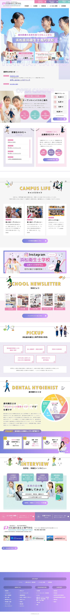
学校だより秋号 (11, 142)
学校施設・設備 (8, 601)
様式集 (21, 601)
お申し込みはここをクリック (20, 80)
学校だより (22, 590)
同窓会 (55, 601)
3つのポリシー (8, 593)
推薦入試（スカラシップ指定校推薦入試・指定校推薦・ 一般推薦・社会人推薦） (42, 599)
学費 (37, 604)
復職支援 (55, 599)
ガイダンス (22, 606)
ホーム (21, 582)
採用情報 (50, 582)
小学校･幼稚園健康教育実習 (15, 159)
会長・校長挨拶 (8, 595)
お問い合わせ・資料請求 (30, 582)
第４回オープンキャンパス (14, 147)
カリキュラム (7, 604)
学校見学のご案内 (14, 76)
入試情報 (38, 590)
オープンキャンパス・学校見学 (42, 593)
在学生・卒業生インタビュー (25, 597)
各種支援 (55, 590)
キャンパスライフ (8, 606)
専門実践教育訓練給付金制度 (59, 597)
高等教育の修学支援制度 (59, 595)
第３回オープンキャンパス (14, 153)
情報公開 (21, 604)
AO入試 (38, 595)
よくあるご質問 (42, 582)
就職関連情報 (22, 595)
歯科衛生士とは (8, 599)
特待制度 (55, 593)
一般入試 (38, 602)
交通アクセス (22, 599)
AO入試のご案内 (14, 84)
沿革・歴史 (7, 597)
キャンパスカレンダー (24, 593)
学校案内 (6, 590)
